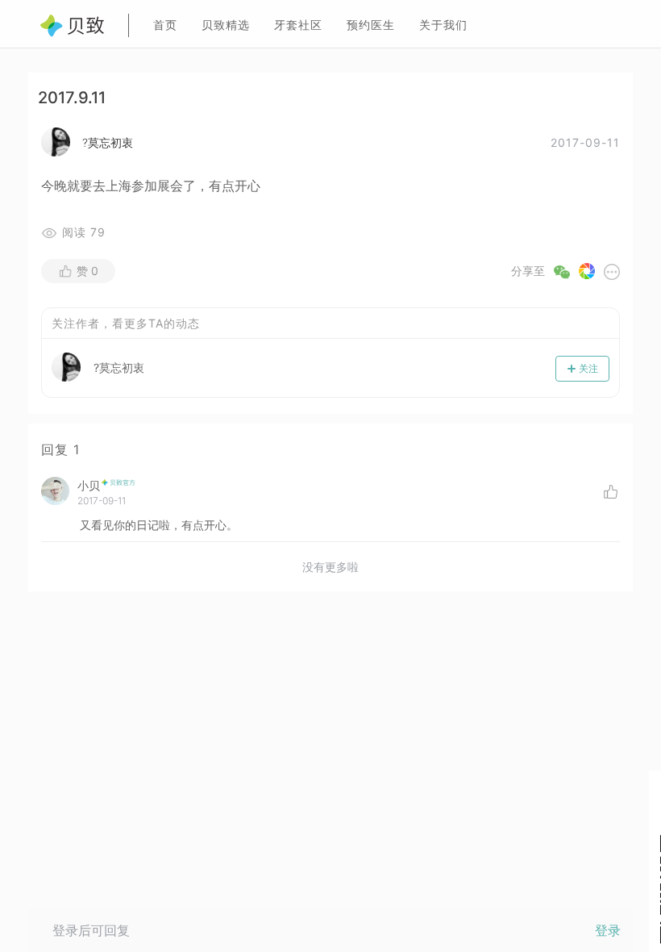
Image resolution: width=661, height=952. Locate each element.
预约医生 (371, 24)
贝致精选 (226, 24)
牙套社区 (298, 24)
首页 (165, 24)
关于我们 (443, 24)
